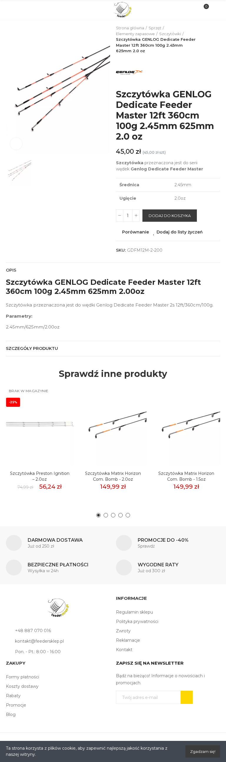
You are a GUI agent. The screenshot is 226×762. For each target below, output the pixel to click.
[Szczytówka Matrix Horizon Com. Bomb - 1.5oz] (186, 424)
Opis (11, 270)
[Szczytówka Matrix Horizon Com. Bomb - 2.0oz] (113, 424)
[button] (98, 515)
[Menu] (12, 10)
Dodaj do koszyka (170, 215)
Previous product (201, 40)
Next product (215, 40)
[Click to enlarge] (16, 144)
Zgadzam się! (202, 751)
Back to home (208, 40)
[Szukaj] (22, 9)
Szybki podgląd (58, 416)
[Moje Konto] (213, 10)
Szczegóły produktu (32, 348)
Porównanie (135, 232)
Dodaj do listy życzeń (180, 232)
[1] (187, 697)
